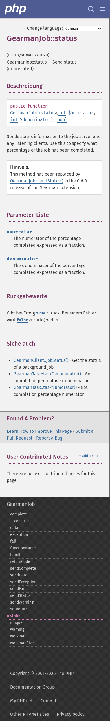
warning (17, 629)
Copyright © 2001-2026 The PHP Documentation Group (42, 680)
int (62, 112)
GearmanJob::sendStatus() (36, 180)
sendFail (17, 588)
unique (16, 622)
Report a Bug (49, 438)
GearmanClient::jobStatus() (41, 360)
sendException (23, 582)
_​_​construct (20, 521)
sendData (18, 575)
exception (19, 534)
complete (18, 514)
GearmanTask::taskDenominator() (47, 374)
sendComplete (23, 568)
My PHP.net (21, 700)
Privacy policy (71, 714)
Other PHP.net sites (29, 714)
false (22, 320)
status (15, 615)
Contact (48, 700)
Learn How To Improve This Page (39, 431)
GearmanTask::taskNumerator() (45, 387)
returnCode (20, 561)
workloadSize (22, 643)
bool (62, 119)
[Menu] (102, 9)
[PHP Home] (16, 9)
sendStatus (20, 595)
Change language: (45, 28)
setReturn (19, 609)
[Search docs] (90, 9)
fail (13, 541)
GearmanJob (21, 504)
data (14, 527)
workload (18, 636)
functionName (23, 548)
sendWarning (22, 602)
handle (16, 554)
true (40, 313)
